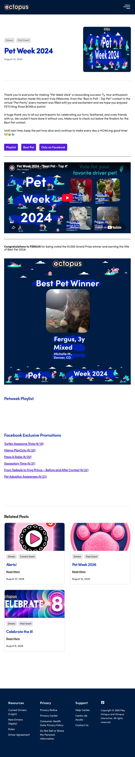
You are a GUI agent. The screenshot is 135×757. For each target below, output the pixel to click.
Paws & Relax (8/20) (17, 456)
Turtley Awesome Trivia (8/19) (23, 443)
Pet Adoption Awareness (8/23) (25, 476)
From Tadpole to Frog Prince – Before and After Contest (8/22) (46, 470)
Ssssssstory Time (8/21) (19, 463)
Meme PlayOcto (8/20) (19, 450)
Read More (13, 571)
